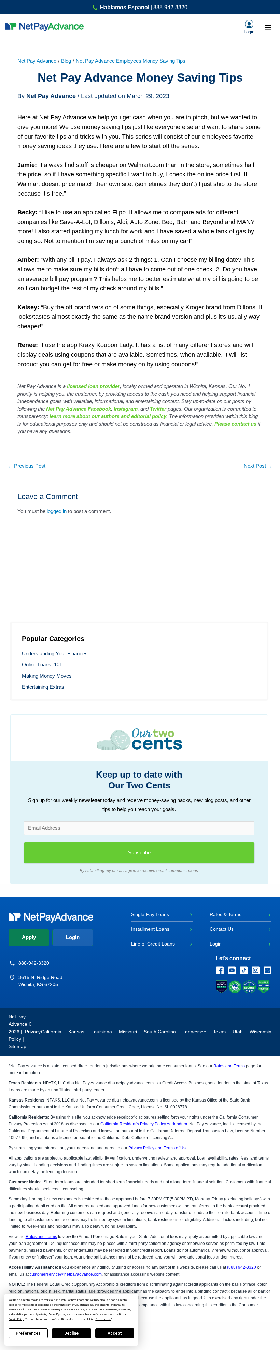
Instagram (126, 409)
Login (73, 937)
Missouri (128, 1031)
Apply (29, 937)
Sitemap (17, 1046)
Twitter (158, 409)
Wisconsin (260, 1031)
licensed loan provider (93, 386)
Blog (66, 61)
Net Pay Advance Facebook (78, 409)
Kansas (76, 1031)
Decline (71, 1333)
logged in (57, 511)
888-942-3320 (33, 963)
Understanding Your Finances (55, 653)
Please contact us (235, 424)
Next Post (258, 466)
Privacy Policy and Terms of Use (158, 1148)
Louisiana (101, 1031)
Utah (238, 1031)
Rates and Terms (229, 1066)
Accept (115, 1333)
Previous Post (26, 466)
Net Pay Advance (36, 61)
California (51, 1031)
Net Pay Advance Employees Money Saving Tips (130, 61)
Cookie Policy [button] (16, 1319)
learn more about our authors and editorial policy (108, 416)
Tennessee (194, 1031)
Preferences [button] (103, 1319)
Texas (219, 1031)
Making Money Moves (47, 676)
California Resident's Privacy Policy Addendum (143, 1124)
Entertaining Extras (43, 687)
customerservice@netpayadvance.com (66, 1274)
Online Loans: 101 (42, 664)
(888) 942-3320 (241, 1267)
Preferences (28, 1333)
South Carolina (160, 1031)
